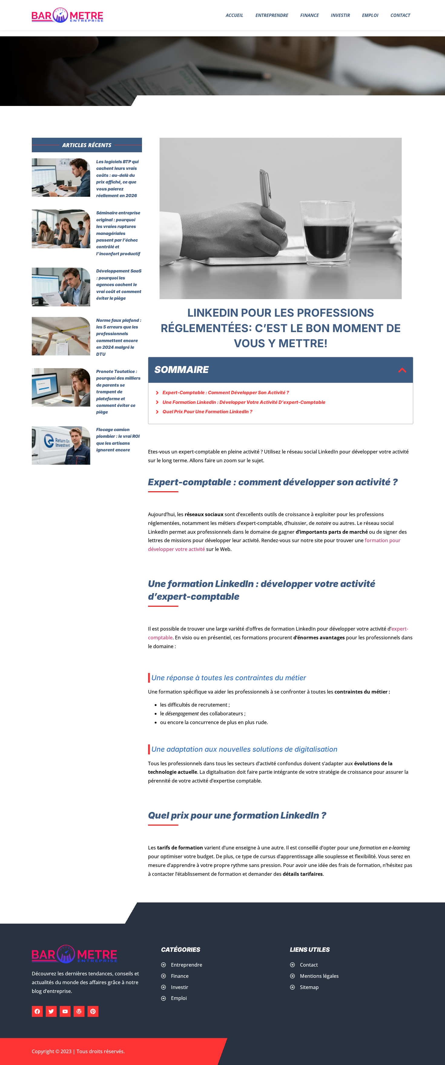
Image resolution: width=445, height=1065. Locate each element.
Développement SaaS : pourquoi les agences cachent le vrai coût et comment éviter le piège (118, 284)
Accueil (234, 15)
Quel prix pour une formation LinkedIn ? (207, 411)
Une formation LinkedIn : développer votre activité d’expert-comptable (244, 402)
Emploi (370, 15)
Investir (340, 15)
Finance (309, 15)
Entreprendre (271, 15)
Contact (400, 15)
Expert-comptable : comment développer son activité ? (226, 392)
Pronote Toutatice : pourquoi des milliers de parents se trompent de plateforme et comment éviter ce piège (118, 391)
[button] (402, 370)
